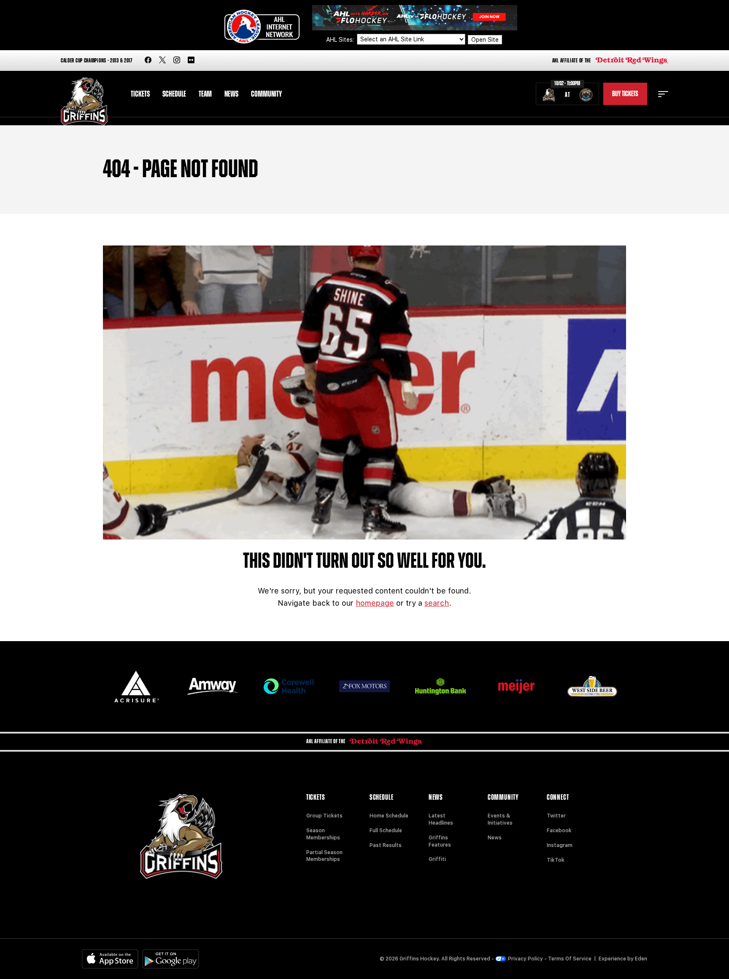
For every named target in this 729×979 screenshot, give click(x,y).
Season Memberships (323, 834)
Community (266, 94)
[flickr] (191, 60)
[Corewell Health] (288, 686)
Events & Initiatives (500, 819)
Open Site (485, 39)
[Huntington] (440, 686)
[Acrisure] (136, 686)
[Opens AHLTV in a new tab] (414, 17)
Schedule (174, 94)
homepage (375, 603)
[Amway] (212, 686)
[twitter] (162, 60)
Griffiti (437, 859)
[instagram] (177, 60)
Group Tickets (324, 816)
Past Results (386, 845)
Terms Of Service (569, 959)
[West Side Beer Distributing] (592, 686)
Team (205, 94)
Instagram (559, 845)
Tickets (140, 94)
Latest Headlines (441, 819)
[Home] (84, 101)
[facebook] (148, 60)
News (231, 94)
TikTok (555, 860)
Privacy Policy (525, 959)
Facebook (559, 830)
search (436, 603)
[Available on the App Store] (110, 958)
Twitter (556, 816)
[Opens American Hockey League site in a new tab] (262, 26)
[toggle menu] (663, 94)
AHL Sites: (341, 39)
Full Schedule (386, 830)
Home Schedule (389, 816)
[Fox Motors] (364, 686)
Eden (641, 959)
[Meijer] (516, 686)
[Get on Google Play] (171, 958)
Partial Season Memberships (324, 856)
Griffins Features (440, 841)
